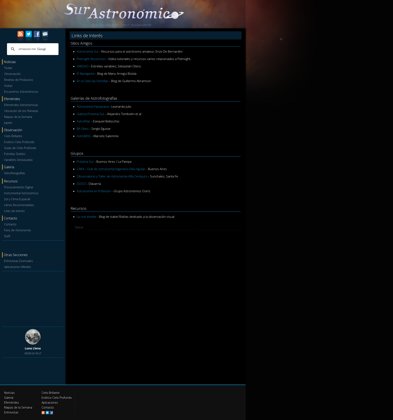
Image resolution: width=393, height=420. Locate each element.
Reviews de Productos (18, 80)
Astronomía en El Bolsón (94, 191)
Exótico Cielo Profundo (19, 142)
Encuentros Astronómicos (21, 92)
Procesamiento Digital (18, 187)
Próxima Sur (85, 161)
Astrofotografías (14, 173)
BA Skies (83, 128)
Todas (8, 68)
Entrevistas (11, 412)
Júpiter (8, 123)
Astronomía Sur (88, 51)
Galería (8, 398)
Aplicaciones (50, 402)
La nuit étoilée (86, 217)
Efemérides (11, 402)
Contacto (10, 224)
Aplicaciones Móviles (17, 267)
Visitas (8, 86)
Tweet (79, 227)
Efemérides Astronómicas (21, 105)
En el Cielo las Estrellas (92, 81)
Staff (7, 236)
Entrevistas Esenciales (18, 261)
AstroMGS (84, 136)
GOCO (81, 184)
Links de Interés (14, 211)
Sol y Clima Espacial (17, 199)
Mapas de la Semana (18, 117)
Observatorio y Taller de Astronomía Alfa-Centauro (112, 176)
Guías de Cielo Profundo (20, 148)
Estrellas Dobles (14, 154)
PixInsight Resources (91, 59)
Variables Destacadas (18, 160)
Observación (12, 74)
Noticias (9, 393)
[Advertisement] (32, 298)
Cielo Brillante (13, 136)
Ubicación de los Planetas (21, 111)
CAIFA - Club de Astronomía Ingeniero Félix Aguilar (111, 169)
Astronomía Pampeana (93, 106)
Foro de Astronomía (17, 230)
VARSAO (82, 66)
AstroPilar (83, 121)
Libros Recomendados (19, 205)
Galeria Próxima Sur (90, 114)
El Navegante (86, 73)
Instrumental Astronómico (21, 193)
